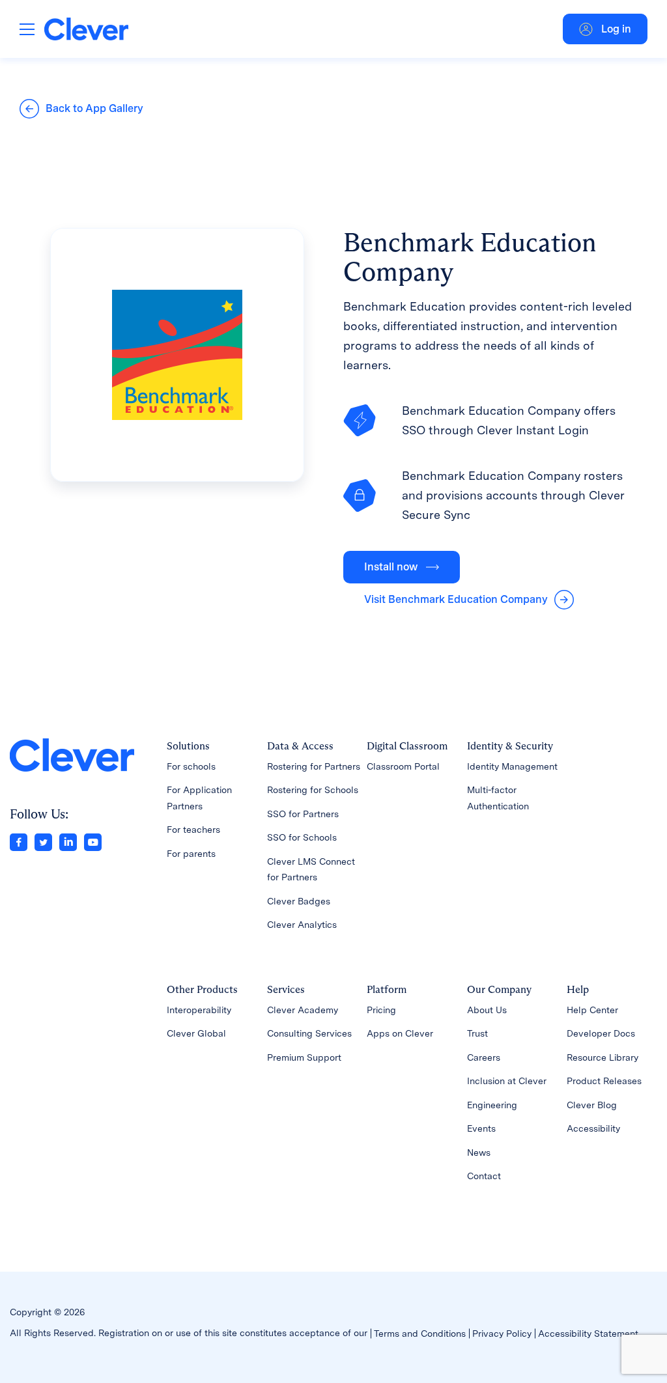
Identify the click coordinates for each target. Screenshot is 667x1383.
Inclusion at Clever (506, 1081)
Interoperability (199, 1010)
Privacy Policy (502, 1333)
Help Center (592, 1010)
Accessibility (593, 1128)
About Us (487, 1010)
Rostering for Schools (312, 790)
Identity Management (512, 766)
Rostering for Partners (313, 766)
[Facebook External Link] (18, 841)
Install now (391, 567)
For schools (191, 766)
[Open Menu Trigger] (27, 29)
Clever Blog (592, 1105)
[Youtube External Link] (93, 841)
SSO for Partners (303, 814)
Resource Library (602, 1057)
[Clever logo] (86, 29)
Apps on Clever (400, 1033)
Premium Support (304, 1057)
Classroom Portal (403, 766)
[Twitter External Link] (43, 841)
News (478, 1152)
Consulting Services (309, 1033)
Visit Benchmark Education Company (456, 599)
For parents (191, 853)
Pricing (381, 1010)
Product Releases (604, 1081)
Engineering (492, 1105)
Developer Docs (601, 1033)
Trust (477, 1033)
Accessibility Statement (588, 1333)
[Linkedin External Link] (68, 841)
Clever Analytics (302, 924)
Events (481, 1128)
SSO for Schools (302, 837)
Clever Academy (302, 1010)
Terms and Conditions (420, 1333)
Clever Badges (298, 901)
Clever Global (196, 1033)
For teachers (193, 829)
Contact (484, 1176)
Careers (483, 1057)
